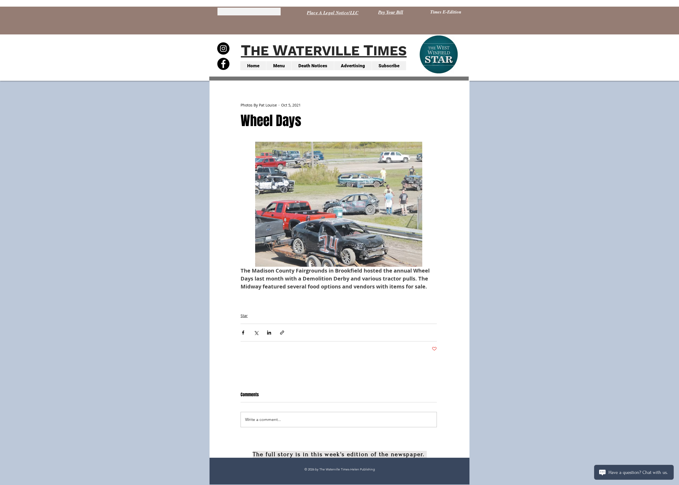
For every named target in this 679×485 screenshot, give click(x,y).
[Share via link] (282, 332)
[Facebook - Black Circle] (223, 64)
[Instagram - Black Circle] (223, 48)
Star (244, 315)
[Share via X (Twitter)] (256, 332)
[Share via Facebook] (243, 332)
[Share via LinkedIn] (269, 332)
